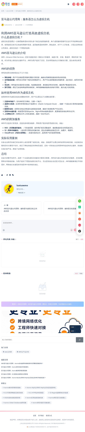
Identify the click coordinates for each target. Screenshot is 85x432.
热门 (77, 239)
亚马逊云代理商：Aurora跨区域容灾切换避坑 (14, 367)
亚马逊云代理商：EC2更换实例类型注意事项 (14, 374)
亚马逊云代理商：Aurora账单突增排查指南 (14, 370)
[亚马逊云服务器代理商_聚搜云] (11, 4)
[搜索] (79, 339)
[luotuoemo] (9, 188)
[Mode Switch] (68, 4)
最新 (82, 239)
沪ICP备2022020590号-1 (58, 423)
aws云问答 (18, 25)
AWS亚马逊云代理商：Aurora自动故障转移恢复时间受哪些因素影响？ (22, 363)
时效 (81, 273)
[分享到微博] (7, 175)
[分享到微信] (13, 175)
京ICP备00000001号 (52, 427)
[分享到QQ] (10, 175)
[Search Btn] (73, 4)
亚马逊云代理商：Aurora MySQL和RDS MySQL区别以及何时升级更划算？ (23, 378)
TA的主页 (21, 193)
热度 (76, 273)
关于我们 (41, 416)
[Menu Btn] (78, 4)
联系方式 (49, 416)
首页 (34, 416)
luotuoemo (8, 25)
